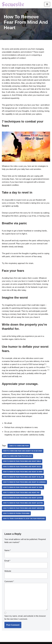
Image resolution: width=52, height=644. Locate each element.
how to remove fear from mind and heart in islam (23, 477)
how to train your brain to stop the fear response (24, 518)
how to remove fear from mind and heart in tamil (23, 487)
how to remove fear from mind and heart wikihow (23, 508)
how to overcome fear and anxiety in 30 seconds (22, 451)
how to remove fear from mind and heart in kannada (24, 482)
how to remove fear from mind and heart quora (22, 497)
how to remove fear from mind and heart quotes (23, 503)
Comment (9, 581)
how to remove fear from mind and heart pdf (21, 492)
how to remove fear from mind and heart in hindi (22, 471)
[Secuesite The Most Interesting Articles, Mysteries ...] (13, 4)
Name (7, 550)
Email (7, 561)
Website (7, 571)
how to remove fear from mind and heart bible (22, 461)
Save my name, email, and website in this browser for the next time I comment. (25, 617)
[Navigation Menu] (47, 4)
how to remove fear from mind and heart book (22, 466)
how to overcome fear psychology (17, 456)
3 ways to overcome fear (19, 445)
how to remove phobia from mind (16, 513)
